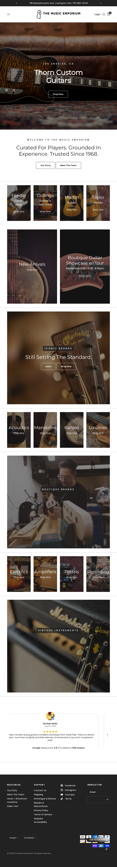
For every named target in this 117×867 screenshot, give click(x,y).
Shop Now (19, 211)
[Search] (103, 14)
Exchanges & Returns (45, 798)
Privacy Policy (41, 810)
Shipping (38, 794)
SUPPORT (39, 785)
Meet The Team (15, 794)
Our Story (12, 790)
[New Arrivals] (32, 266)
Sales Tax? (12, 806)
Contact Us (40, 790)
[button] (48, 366)
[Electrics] (19, 574)
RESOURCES (14, 785)
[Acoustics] (19, 430)
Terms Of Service (43, 814)
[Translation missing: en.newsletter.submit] (107, 799)
